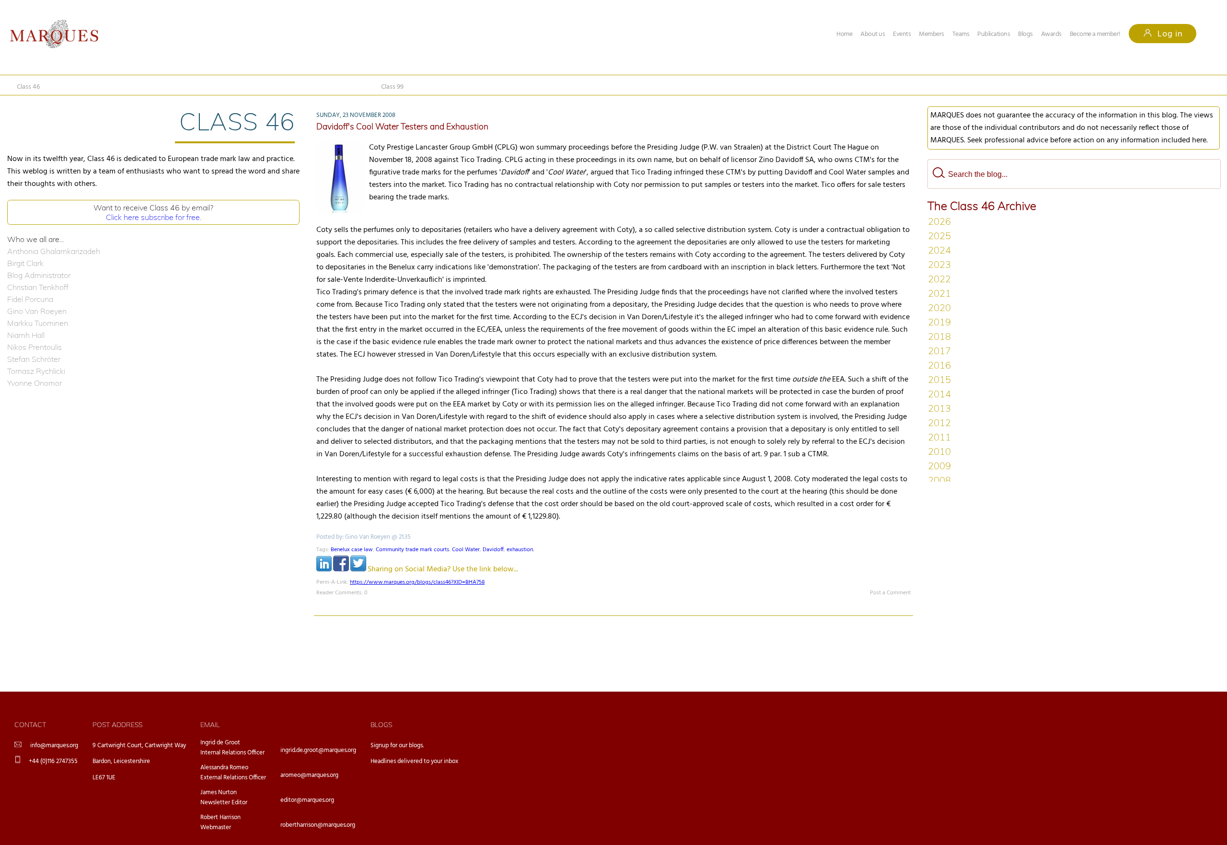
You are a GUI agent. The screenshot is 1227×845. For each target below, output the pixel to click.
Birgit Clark (25, 263)
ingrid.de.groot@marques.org (318, 750)
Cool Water (466, 550)
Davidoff (493, 550)
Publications (993, 34)
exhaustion (520, 550)
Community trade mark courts (412, 550)
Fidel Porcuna (30, 299)
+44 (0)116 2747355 (53, 761)
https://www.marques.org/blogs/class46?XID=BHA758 (417, 582)
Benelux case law (352, 550)
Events (902, 34)
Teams (961, 34)
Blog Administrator (38, 275)
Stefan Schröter (33, 359)
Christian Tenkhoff (38, 287)
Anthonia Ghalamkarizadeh (53, 251)
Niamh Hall (26, 335)
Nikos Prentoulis (34, 347)
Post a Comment (890, 593)
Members (931, 34)
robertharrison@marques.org (317, 825)
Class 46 (28, 87)
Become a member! (1095, 34)
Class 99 (392, 87)
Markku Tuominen (37, 323)
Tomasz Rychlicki (36, 371)
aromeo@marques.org (309, 775)
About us (872, 34)
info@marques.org (54, 746)
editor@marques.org (307, 800)
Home (844, 34)
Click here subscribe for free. (153, 217)
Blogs (1025, 34)
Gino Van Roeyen (37, 311)
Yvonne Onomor (34, 383)
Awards (1051, 34)
